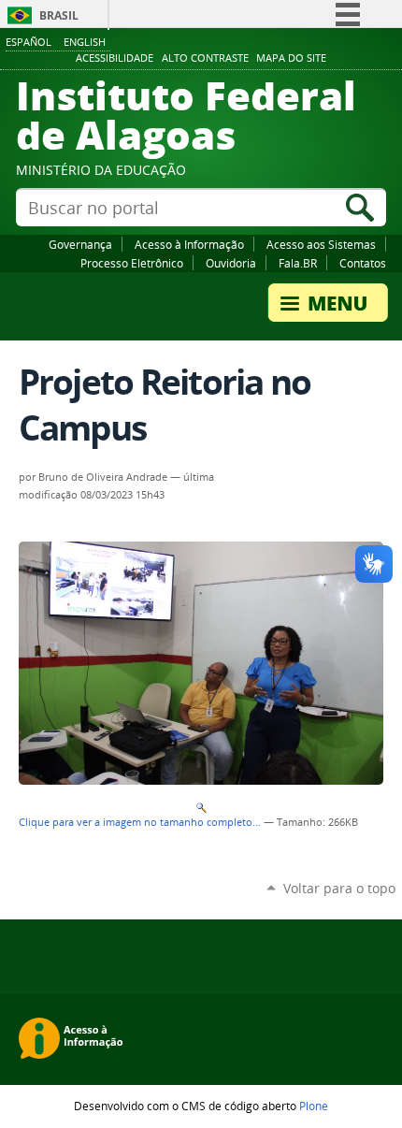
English (85, 42)
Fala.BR (298, 262)
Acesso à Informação (189, 244)
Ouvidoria (231, 262)
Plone (313, 1105)
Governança (80, 244)
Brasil (59, 15)
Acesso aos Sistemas (321, 244)
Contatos (362, 262)
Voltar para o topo (339, 888)
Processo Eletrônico (131, 262)
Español (28, 42)
